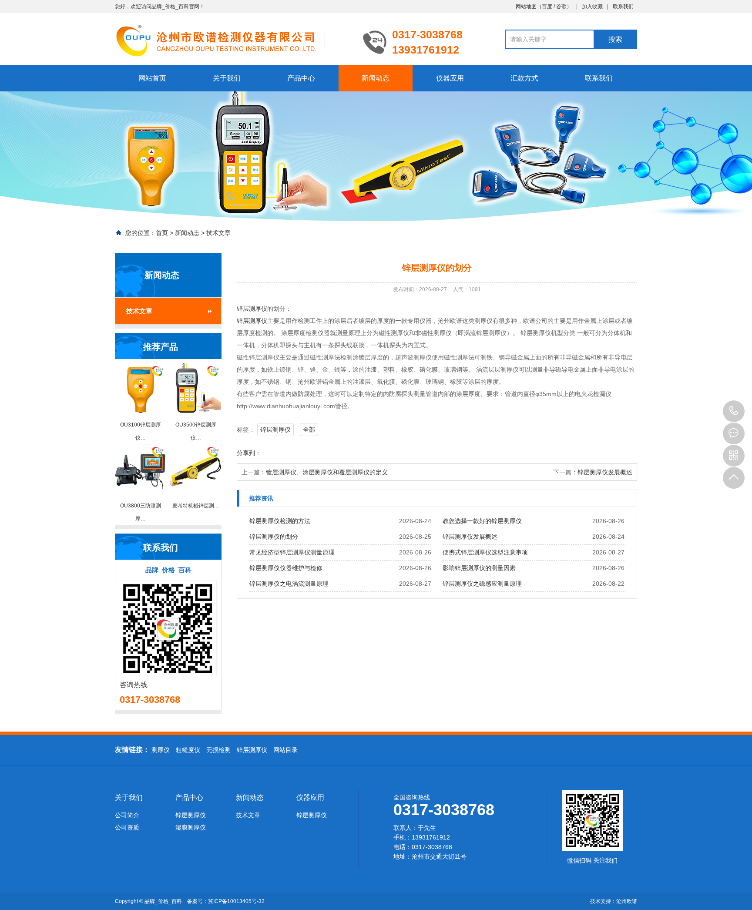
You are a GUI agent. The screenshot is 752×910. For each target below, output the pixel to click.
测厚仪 (160, 749)
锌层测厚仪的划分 (273, 536)
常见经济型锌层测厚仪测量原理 (292, 552)
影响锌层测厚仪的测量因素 (479, 567)
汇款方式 (524, 78)
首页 (162, 232)
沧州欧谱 (626, 901)
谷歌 (561, 6)
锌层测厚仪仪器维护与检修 (285, 567)
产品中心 (301, 78)
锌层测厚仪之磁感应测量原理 (482, 583)
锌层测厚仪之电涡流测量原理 (289, 583)
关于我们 (227, 78)
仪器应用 (450, 78)
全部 (309, 429)
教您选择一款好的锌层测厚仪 (482, 520)
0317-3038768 (734, 411)
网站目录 (285, 749)
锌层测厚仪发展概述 (604, 472)
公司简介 (127, 815)
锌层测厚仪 (252, 308)
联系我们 (623, 6)
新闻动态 (375, 78)
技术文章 (218, 232)
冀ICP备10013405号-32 (236, 901)
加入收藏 (592, 6)
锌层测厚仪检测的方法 (279, 520)
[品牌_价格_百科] (232, 40)
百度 (547, 6)
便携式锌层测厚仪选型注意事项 (485, 552)
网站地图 (526, 6)
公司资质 (127, 827)
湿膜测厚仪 (190, 827)
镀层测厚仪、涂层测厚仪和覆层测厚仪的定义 (327, 472)
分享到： (249, 453)
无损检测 (218, 749)
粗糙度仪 (188, 749)
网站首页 (152, 78)
